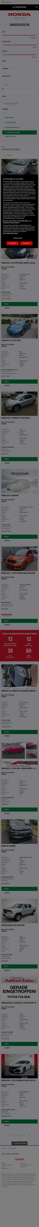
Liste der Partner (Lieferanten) (10, 233)
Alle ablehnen (12, 243)
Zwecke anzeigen (17, 237)
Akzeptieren (26, 243)
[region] (19, 211)
